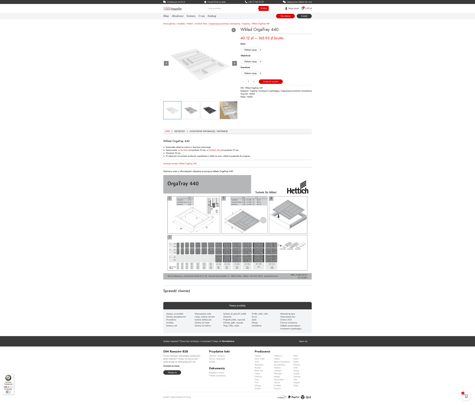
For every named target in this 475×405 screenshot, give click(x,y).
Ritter (295, 355)
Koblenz (277, 367)
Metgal (277, 376)
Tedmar (296, 373)
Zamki (254, 319)
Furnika (258, 388)
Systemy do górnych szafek (234, 313)
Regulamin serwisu (216, 372)
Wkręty (255, 322)
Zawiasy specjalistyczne (176, 316)
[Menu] (12, 374)
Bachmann (259, 364)
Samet (295, 358)
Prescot (277, 388)
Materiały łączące (287, 313)
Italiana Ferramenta (282, 361)
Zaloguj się (172, 372)
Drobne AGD (286, 319)
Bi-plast (258, 367)
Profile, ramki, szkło (260, 313)
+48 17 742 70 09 (256, 1)
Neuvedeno (279, 379)
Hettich (190, 23)
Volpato (296, 382)
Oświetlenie (256, 325)
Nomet (277, 382)
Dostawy (191, 16)
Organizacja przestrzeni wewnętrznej (224, 23)
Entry (257, 379)
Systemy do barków (203, 325)
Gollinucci (278, 355)
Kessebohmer (279, 364)
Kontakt (304, 16)
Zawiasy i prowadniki (174, 313)
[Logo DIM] (181, 8)
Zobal (295, 385)
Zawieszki (227, 316)
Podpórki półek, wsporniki (234, 319)
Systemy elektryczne (203, 319)
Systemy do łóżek (202, 322)
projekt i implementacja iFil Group (177, 397)
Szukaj (264, 8)
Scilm (295, 367)
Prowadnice (171, 319)
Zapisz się (303, 341)
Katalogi (212, 16)
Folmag (258, 385)
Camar (257, 373)
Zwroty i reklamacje (217, 358)
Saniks (296, 361)
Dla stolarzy (285, 16)
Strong (296, 370)
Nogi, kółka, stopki (231, 325)
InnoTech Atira (201, 23)
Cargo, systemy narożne (205, 316)
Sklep (166, 16)
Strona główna (169, 23)
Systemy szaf (171, 325)
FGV (257, 382)
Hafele (277, 358)
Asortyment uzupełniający (268, 90)
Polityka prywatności (217, 375)
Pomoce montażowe (288, 322)
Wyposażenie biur (287, 316)
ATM (257, 361)
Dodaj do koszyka (270, 81)
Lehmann (277, 370)
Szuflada (181, 23)
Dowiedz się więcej (171, 365)
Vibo (295, 379)
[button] (234, 63)
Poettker (277, 385)
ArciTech (184, 150)
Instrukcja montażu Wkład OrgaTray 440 (180, 163)
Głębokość (246, 55)
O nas (202, 16)
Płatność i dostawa (217, 355)
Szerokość (245, 67)
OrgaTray (246, 23)
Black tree (259, 370)
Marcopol (278, 373)
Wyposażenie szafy (203, 313)
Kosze (254, 316)
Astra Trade (259, 358)
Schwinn (296, 364)
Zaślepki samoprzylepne (290, 325)
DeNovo (258, 376)
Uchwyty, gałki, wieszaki (233, 322)
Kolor (243, 43)
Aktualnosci (178, 16)
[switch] (8, 391)
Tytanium (297, 376)
